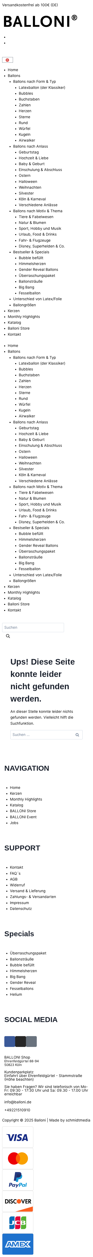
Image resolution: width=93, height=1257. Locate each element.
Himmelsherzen (32, 264)
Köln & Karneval (32, 199)
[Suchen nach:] (46, 734)
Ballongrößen (24, 305)
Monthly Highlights (24, 316)
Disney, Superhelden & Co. (42, 246)
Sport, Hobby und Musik (40, 228)
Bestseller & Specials (31, 252)
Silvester (26, 193)
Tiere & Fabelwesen (36, 217)
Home (13, 70)
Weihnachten (30, 187)
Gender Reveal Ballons (38, 269)
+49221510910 (17, 1110)
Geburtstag (29, 152)
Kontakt (14, 334)
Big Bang (26, 287)
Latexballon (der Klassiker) (42, 87)
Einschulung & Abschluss (40, 169)
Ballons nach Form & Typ (34, 81)
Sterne (24, 117)
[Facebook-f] (9, 1041)
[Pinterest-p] (31, 1041)
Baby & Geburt (32, 164)
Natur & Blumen (32, 222)
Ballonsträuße (31, 281)
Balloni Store (19, 328)
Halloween (28, 181)
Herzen (25, 111)
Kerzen (14, 311)
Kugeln (24, 134)
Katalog (14, 322)
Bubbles (26, 93)
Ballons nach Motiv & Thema (38, 211)
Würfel (24, 128)
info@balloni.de (17, 1102)
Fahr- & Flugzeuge (35, 240)
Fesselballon (29, 293)
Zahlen (25, 105)
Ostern (24, 175)
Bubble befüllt (31, 258)
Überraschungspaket (37, 275)
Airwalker (27, 140)
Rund (23, 123)
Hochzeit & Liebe (33, 158)
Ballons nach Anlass (30, 146)
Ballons (14, 75)
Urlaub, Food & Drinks (38, 234)
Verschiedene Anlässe (38, 205)
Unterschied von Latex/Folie (37, 299)
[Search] (8, 636)
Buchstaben (29, 99)
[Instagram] (20, 1041)
